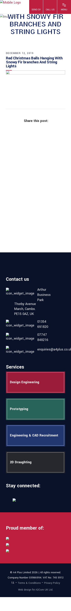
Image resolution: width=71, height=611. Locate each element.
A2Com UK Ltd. (44, 590)
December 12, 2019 (20, 53)
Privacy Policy (52, 583)
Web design (24, 590)
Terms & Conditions (29, 583)
